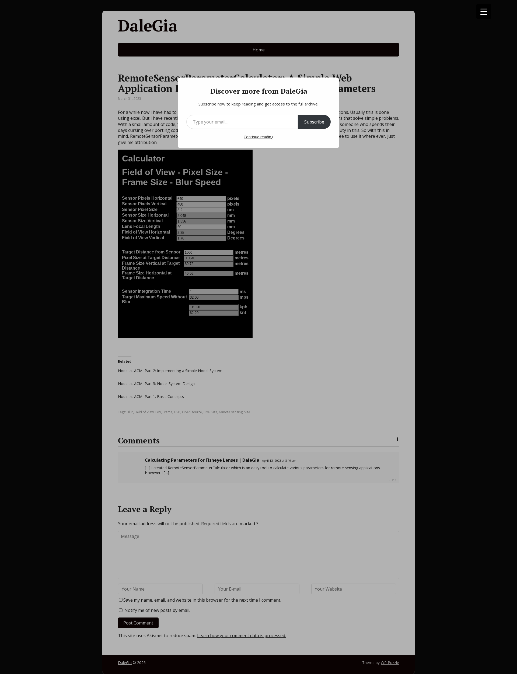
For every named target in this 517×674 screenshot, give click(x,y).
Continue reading (258, 136)
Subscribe (314, 122)
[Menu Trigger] (483, 11)
